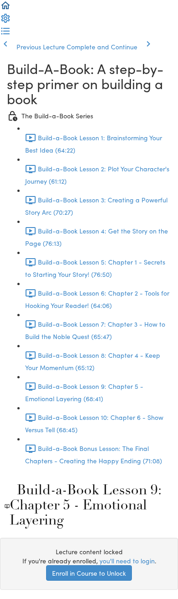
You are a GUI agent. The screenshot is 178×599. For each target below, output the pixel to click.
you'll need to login (127, 560)
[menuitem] (5, 21)
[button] (5, 8)
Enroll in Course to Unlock (89, 573)
